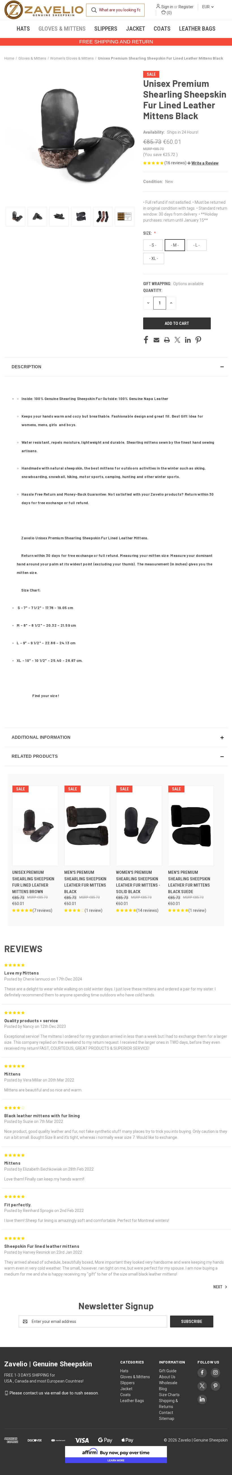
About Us (167, 1377)
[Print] (167, 340)
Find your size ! (45, 695)
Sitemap (166, 1418)
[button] (202, 163)
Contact (166, 1412)
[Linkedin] (188, 340)
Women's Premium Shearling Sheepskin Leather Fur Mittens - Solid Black (138, 882)
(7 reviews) (42, 910)
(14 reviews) (147, 910)
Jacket (135, 28)
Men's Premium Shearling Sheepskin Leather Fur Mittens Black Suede (189, 882)
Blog (163, 1388)
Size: (147, 233)
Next (218, 1286)
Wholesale (168, 1383)
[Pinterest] (198, 340)
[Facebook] (146, 340)
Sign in (167, 7)
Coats (162, 28)
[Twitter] (177, 340)
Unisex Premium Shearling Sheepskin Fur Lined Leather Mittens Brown (33, 882)
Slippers (105, 28)
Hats (23, 28)
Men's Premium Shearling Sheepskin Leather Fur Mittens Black (85, 882)
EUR (206, 7)
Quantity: (152, 290)
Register (186, 7)
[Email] (156, 340)
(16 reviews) (175, 163)
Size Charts (169, 1394)
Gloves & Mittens (62, 28)
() (169, 12)
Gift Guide (168, 1371)
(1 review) (93, 910)
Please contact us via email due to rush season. (54, 1393)
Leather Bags (197, 28)
